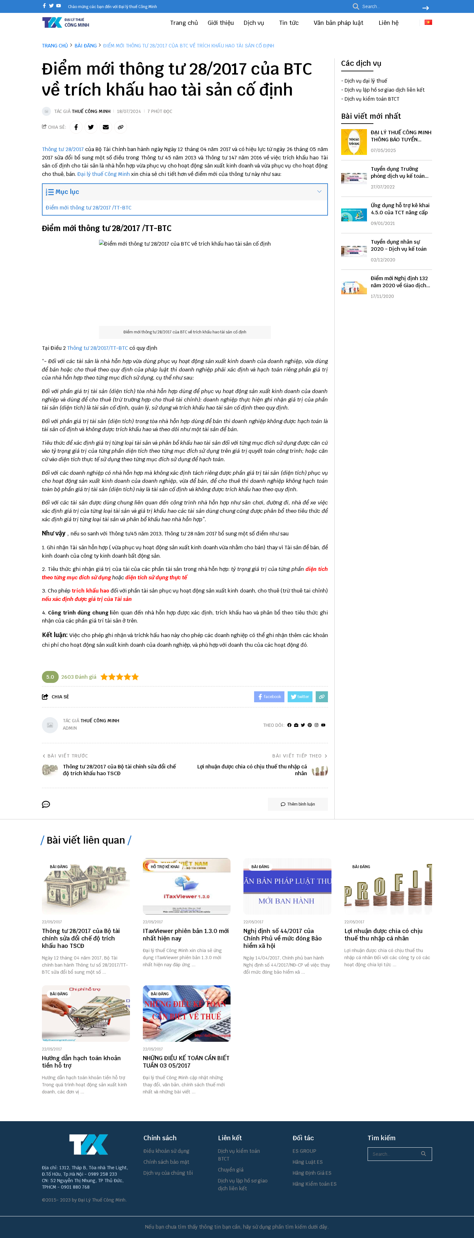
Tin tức (289, 22)
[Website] (296, 725)
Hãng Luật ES (308, 1162)
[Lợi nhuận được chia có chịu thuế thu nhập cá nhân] (388, 886)
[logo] (66, 27)
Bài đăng (59, 866)
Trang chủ (184, 22)
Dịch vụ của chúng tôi (168, 1173)
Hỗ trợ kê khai (165, 866)
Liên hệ (389, 22)
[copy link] (120, 127)
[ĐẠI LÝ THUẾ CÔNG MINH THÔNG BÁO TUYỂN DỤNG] (354, 142)
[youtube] (58, 6)
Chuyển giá (230, 1170)
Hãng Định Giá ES (312, 1173)
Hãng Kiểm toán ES (315, 1184)
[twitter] (51, 6)
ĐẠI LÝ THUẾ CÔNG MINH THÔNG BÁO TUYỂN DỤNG (401, 139)
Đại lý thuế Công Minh (103, 174)
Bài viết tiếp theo (297, 756)
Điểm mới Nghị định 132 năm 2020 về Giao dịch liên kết (399, 285)
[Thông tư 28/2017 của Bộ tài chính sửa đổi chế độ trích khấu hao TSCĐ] (86, 886)
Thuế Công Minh (91, 111)
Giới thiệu (221, 22)
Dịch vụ (255, 22)
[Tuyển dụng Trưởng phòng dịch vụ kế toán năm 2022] (354, 178)
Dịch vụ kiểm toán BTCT (372, 99)
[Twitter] (303, 725)
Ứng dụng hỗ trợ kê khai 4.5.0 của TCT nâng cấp (400, 209)
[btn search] (425, 8)
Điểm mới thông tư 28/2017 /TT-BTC (89, 207)
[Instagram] (316, 725)
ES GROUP (304, 1151)
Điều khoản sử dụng (166, 1151)
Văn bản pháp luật (339, 22)
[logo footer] (88, 1144)
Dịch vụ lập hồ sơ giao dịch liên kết (385, 90)
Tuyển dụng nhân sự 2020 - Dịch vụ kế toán (399, 245)
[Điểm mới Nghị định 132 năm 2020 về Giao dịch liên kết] (354, 288)
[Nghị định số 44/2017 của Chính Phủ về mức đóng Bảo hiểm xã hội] (287, 886)
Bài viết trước (68, 756)
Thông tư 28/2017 (63, 149)
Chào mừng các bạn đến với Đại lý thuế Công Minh (112, 6)
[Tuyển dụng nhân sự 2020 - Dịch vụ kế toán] (354, 251)
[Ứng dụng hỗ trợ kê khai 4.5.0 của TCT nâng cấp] (354, 215)
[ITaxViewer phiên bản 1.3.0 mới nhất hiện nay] (187, 886)
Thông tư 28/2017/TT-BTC (97, 348)
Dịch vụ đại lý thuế (366, 81)
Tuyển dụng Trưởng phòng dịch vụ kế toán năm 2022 (398, 176)
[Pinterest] (310, 725)
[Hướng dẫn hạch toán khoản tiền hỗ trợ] (86, 1013)
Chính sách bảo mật (166, 1162)
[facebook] (44, 6)
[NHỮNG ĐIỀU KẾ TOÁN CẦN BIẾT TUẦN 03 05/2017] (187, 1013)
